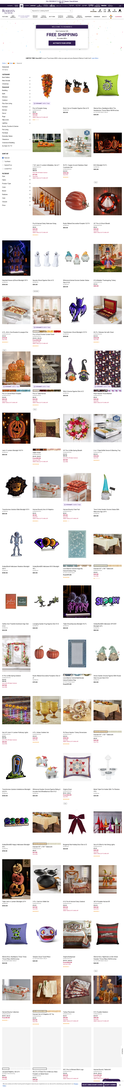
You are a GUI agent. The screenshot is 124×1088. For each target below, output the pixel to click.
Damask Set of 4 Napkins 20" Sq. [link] (43, 1015)
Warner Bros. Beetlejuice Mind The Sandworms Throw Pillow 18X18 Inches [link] (106, 110)
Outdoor (5, 100)
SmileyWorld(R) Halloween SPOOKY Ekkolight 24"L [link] (105, 626)
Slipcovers (5, 120)
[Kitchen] (30, 110)
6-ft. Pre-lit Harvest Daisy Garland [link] (74, 902)
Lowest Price (8, 168)
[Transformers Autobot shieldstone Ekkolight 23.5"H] (16, 767)
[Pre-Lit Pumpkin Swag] (47, 86)
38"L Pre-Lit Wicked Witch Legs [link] (73, 1070)
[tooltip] (10, 5)
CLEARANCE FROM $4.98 (55, 1)
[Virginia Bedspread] (77, 934)
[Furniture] (30, 107)
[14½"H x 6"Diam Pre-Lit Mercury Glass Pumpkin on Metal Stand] (47, 1047)
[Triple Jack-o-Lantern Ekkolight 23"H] (16, 879)
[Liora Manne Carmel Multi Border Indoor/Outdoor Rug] (77, 653)
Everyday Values (7, 136)
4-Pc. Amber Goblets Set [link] (41, 733)
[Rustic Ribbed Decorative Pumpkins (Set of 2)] (47, 653)
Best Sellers (6, 77)
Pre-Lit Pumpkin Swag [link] (40, 109)
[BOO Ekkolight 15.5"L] (108, 143)
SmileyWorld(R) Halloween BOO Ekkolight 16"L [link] (46, 568)
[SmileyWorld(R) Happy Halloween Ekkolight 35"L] (16, 822)
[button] (65, 1)
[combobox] (51, 11)
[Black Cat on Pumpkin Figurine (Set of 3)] (77, 86)
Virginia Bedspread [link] (69, 957)
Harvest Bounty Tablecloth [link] (102, 1070)
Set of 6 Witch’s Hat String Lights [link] (104, 845)
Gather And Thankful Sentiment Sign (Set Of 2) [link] (15, 626)
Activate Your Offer (62, 43)
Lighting (4, 123)
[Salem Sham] (47, 428)
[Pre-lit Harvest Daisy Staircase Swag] (47, 201)
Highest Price (8, 165)
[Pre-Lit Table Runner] (47, 369)
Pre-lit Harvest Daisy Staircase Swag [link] (44, 224)
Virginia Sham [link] (67, 790)
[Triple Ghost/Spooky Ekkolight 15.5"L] (77, 601)
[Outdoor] (30, 100)
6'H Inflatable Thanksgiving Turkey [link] (105, 281)
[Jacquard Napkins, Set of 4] (16, 1047)
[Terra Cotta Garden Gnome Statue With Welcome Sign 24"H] (108, 487)
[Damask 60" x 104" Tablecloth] (47, 822)
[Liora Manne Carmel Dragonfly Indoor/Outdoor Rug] (77, 544)
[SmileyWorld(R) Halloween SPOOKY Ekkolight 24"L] (108, 601)
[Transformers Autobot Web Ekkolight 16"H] (16, 487)
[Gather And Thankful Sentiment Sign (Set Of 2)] (16, 601)
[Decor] (30, 113)
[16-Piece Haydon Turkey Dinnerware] (77, 710)
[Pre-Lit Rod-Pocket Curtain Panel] (47, 310)
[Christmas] (30, 84)
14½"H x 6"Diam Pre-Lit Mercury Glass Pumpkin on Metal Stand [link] (45, 1073)
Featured (6, 158)
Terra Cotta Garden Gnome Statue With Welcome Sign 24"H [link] (106, 511)
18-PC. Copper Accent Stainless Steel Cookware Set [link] (75, 167)
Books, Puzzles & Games (10, 126)
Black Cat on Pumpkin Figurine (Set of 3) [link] (76, 109)
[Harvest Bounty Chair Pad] (77, 487)
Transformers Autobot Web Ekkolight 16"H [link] (15, 510)
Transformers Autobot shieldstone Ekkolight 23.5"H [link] (16, 791)
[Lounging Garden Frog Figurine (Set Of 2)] (47, 601)
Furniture (5, 107)
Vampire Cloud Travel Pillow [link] (41, 957)
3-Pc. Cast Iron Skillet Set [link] (41, 902)
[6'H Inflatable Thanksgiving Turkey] (108, 258)
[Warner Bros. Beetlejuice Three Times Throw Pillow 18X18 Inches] (16, 934)
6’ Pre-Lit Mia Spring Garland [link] (11, 676)
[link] (24, 17)
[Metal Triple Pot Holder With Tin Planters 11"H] (108, 767)
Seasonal (5, 87)
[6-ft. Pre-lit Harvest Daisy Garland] (77, 879)
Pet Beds (5, 133)
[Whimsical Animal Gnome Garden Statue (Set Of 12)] (77, 258)
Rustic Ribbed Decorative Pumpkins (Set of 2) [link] (46, 677)
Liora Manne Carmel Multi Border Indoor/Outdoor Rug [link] (73, 680)
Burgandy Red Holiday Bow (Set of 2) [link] (75, 845)
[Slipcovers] (30, 120)
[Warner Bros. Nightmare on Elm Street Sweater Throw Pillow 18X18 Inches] (108, 934)
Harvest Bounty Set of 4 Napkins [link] (43, 510)
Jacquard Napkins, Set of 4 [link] (11, 1072)
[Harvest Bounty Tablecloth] (108, 1047)
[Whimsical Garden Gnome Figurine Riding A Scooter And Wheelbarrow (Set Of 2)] (47, 767)
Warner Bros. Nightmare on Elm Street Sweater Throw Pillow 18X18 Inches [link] (106, 958)
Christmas (5, 84)
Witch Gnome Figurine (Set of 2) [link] (73, 392)
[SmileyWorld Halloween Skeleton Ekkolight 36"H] (16, 544)
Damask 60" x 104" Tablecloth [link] (42, 847)
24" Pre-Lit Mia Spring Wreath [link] (72, 451)
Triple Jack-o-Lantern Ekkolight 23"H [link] (14, 902)
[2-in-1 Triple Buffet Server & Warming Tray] (108, 428)
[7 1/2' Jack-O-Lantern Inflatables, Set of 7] (47, 143)
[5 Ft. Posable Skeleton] (108, 990)
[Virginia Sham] (77, 767)
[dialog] (120, 5)
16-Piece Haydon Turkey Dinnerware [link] (75, 733)
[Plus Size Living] (30, 103)
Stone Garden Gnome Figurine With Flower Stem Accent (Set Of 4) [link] (107, 677)
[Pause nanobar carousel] (60, 2)
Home (4, 63)
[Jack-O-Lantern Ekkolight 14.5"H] (16, 428)
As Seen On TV (7, 146)
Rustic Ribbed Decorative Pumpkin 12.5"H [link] (76, 224)
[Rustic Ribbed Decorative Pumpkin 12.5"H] (77, 201)
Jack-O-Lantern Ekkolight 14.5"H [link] (12, 451)
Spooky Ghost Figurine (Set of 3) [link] (43, 281)
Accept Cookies (110, 1084)
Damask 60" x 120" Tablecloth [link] (103, 735)
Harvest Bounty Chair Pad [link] (71, 510)
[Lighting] (30, 123)
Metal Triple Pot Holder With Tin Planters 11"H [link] (107, 791)
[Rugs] (30, 116)
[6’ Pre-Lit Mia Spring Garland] (16, 653)
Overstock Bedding (8, 143)
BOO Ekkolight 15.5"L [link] (100, 166)
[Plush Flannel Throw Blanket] (108, 369)
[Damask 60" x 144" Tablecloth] (108, 544)
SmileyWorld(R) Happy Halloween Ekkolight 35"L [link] (16, 846)
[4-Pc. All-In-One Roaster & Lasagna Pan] (16, 310)
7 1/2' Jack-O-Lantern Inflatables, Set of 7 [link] (46, 166)
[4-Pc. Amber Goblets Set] (47, 710)
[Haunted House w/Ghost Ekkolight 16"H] (16, 258)
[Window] (30, 97)
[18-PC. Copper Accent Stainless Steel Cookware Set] (77, 143)
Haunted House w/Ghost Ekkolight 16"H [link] (15, 281)
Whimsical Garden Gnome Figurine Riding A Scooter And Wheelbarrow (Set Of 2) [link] (46, 791)
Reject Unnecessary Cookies (92, 1084)
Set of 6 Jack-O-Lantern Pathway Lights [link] (15, 733)
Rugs (3, 116)
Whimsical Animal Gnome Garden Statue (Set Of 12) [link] (76, 282)
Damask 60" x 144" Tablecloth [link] (103, 569)
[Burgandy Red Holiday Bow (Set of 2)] (77, 822)
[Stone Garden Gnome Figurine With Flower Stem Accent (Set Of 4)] (108, 653)
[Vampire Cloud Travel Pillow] (47, 934)
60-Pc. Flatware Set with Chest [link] (104, 333)
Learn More (95, 58)
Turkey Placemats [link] (69, 1013)
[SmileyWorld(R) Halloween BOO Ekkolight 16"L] (47, 544)
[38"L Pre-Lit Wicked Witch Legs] (77, 1047)
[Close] (120, 1084)
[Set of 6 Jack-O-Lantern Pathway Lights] (16, 710)
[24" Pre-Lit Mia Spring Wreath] (77, 428)
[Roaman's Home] (8, 11)
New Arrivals (6, 80)
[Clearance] (30, 139)
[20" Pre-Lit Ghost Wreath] (108, 201)
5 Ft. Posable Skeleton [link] (101, 1013)
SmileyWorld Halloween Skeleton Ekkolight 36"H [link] (15, 568)
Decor (4, 113)
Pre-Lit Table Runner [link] (39, 394)
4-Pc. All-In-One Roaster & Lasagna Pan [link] (15, 333)
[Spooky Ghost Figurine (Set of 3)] (47, 258)
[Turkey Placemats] (77, 990)
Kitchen (4, 110)
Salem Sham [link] (37, 453)
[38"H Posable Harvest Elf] (108, 879)
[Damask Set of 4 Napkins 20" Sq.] (47, 990)
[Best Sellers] (30, 77)
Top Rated (7, 161)
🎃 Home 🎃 (11, 63)
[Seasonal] (30, 87)
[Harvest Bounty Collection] (16, 990)
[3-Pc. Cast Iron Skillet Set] (47, 879)
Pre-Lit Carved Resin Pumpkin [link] (11, 394)
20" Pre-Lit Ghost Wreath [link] (102, 224)
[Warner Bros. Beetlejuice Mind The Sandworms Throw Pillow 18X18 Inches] (108, 86)
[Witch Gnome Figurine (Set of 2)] (77, 369)
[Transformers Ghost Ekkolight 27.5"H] (77, 310)
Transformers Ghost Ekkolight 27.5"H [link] (75, 333)
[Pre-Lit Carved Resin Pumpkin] (16, 369)
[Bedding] (30, 90)
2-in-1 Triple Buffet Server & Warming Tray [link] (107, 451)
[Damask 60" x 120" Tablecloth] (108, 710)
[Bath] (30, 94)
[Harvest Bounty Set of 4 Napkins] (47, 487)
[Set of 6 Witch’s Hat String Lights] (108, 822)
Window (4, 97)
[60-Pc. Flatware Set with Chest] (108, 310)
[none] (47, 86)
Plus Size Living (7, 103)
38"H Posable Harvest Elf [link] (102, 902)
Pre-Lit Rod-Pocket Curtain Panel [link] (43, 335)
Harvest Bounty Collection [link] (10, 1013)
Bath (3, 94)
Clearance (5, 139)
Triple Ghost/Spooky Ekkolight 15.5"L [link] (75, 624)
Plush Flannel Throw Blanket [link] (103, 394)
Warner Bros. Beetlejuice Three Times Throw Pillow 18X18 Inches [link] (14, 958)
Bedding (4, 90)
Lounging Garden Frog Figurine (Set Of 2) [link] (46, 624)
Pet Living (5, 129)
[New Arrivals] (30, 80)
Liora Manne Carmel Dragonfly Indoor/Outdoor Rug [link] (73, 570)
